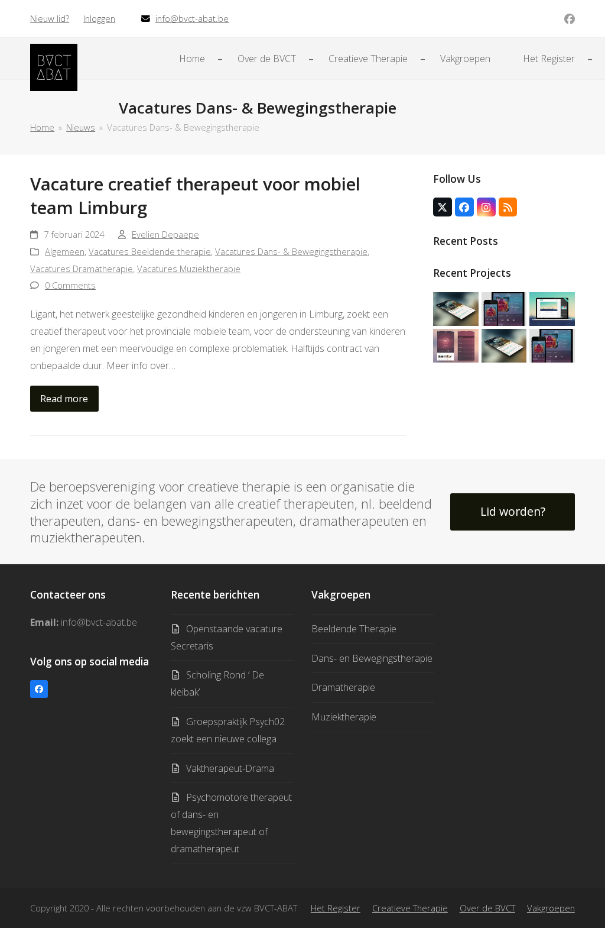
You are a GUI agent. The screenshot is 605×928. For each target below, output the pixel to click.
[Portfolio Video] (552, 308)
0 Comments (70, 285)
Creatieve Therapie (410, 908)
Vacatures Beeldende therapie (150, 251)
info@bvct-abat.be (192, 18)
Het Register (335, 908)
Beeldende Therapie (353, 628)
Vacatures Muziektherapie (188, 268)
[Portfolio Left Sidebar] (552, 344)
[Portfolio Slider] (456, 308)
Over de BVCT (487, 908)
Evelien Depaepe (165, 234)
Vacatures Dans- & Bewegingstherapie (291, 251)
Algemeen (64, 251)
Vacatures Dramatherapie (81, 268)
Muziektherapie (343, 716)
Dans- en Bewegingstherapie (371, 658)
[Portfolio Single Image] (504, 308)
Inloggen (99, 18)
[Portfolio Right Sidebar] (504, 344)
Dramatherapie (343, 687)
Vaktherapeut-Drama (230, 768)
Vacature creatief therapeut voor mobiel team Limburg (195, 196)
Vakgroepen (551, 908)
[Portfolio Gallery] (456, 344)
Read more (64, 398)
